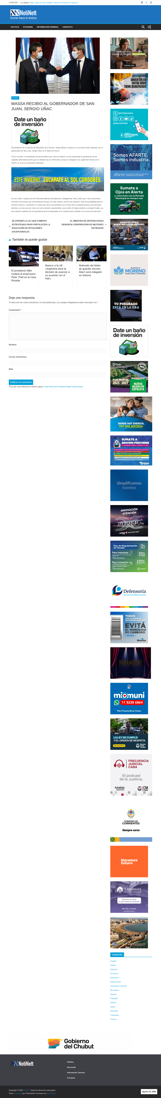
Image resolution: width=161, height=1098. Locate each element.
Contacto (68, 27)
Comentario (15, 310)
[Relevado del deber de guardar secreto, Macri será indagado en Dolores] (91, 247)
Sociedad (114, 1011)
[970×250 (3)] (57, 169)
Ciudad (113, 961)
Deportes (114, 969)
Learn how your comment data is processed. (63, 387)
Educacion (114, 978)
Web (11, 369)
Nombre (12, 345)
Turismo (113, 1019)
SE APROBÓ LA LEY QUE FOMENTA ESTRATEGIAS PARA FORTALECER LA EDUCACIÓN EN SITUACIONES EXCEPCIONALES (31, 226)
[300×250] (129, 75)
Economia (114, 973)
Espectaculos (115, 982)
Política (15, 27)
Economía (28, 27)
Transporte (114, 1015)
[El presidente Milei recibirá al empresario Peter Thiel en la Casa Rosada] (24, 247)
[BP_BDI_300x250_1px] (30, 116)
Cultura (113, 965)
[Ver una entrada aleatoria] (149, 27)
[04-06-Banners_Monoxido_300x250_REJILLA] (129, 613)
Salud (112, 1007)
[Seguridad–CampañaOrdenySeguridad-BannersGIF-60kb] (129, 720)
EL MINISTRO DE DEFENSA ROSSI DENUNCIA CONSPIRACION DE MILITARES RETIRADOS (83, 224)
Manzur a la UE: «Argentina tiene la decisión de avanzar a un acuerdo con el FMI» (57, 272)
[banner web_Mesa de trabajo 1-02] (131, 801)
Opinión (113, 994)
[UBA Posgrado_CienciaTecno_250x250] (126, 291)
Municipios (114, 990)
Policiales (114, 998)
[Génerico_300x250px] (129, 39)
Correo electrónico (18, 357)
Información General (48, 27)
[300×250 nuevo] (129, 471)
